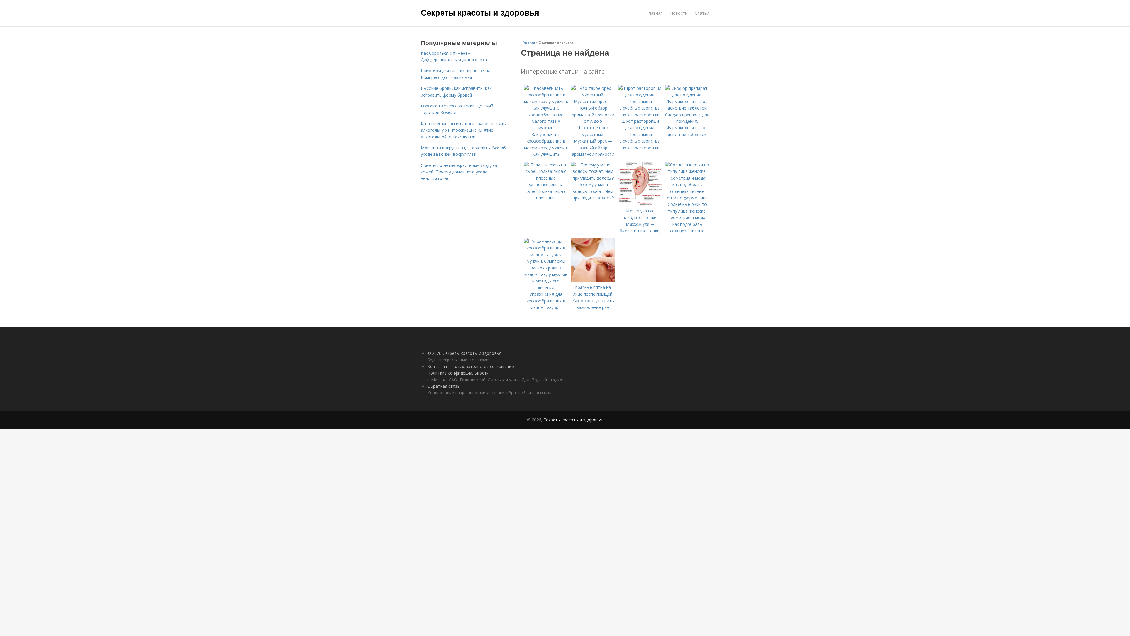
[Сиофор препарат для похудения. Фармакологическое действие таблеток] (687, 108)
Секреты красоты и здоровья (480, 12)
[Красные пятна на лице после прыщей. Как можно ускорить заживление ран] (593, 281)
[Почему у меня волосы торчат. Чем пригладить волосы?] (593, 178)
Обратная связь (443, 386)
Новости (678, 13)
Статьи (702, 13)
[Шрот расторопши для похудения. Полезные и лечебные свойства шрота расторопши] (640, 114)
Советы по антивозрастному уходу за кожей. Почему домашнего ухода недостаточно (459, 172)
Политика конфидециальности (458, 373)
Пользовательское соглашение (482, 366)
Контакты (437, 366)
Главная (654, 13)
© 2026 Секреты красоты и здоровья (464, 353)
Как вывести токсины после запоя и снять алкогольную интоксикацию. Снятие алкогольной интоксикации (463, 130)
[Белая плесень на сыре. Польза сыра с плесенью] (546, 178)
